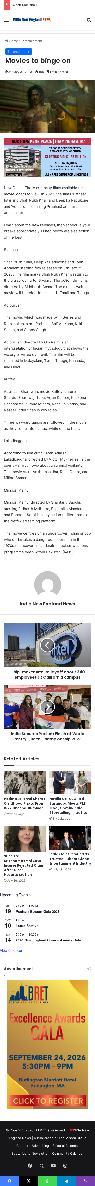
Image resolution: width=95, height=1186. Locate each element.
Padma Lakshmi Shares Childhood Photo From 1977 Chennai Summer (24, 803)
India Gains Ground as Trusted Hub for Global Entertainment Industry (70, 859)
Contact (22, 1146)
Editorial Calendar (65, 1146)
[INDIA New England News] (31, 19)
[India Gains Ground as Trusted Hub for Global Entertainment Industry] (70, 837)
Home (13, 41)
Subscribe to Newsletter (30, 1153)
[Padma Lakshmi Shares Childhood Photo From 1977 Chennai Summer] (25, 782)
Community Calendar (68, 1153)
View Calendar (11, 950)
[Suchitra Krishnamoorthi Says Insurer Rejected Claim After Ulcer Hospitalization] (25, 839)
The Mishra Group (72, 1138)
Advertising (40, 1146)
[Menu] (6, 21)
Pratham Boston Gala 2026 (38, 911)
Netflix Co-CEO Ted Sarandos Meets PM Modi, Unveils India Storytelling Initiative (68, 805)
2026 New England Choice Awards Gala (48, 940)
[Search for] (88, 21)
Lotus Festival (27, 925)
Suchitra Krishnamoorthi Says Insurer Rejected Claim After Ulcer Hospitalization (24, 865)
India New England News (47, 604)
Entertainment (31, 41)
